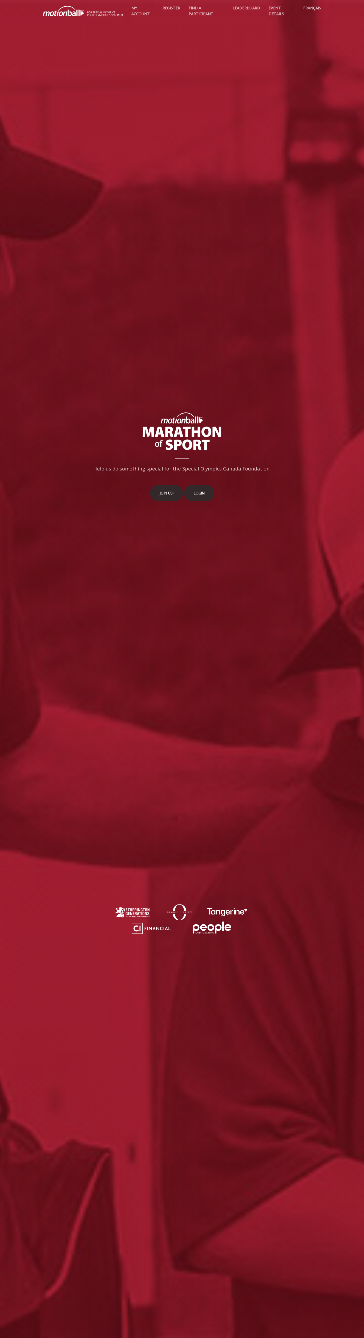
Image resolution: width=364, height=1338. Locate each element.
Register (171, 7)
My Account (140, 10)
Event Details (276, 10)
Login (199, 492)
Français (312, 7)
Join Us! (166, 492)
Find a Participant (201, 10)
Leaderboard (246, 7)
